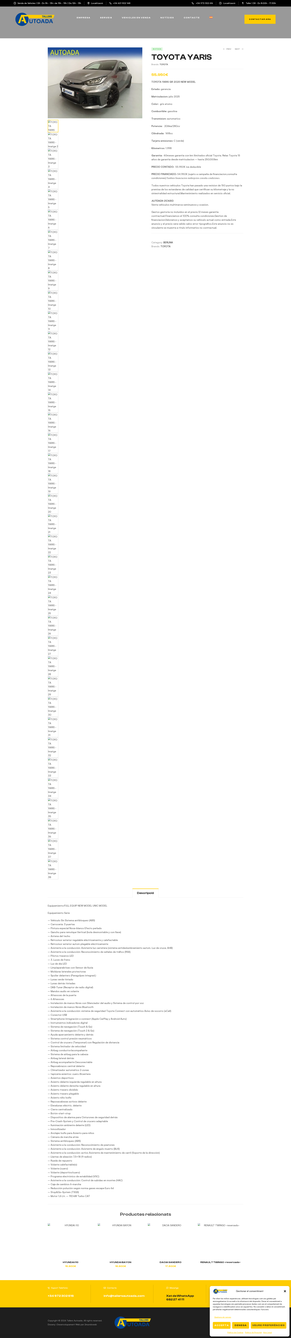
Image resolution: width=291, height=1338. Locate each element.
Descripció (145, 893)
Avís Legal (267, 1332)
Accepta (221, 1325)
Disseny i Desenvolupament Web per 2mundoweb (72, 1324)
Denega (241, 1325)
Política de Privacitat (253, 1332)
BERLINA (168, 242)
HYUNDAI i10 (70, 1262)
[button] (284, 1291)
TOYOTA (164, 64)
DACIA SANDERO (170, 1262)
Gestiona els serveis (222, 1317)
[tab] (145, 893)
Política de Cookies (235, 1332)
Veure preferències (268, 1325)
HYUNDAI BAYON (120, 1262)
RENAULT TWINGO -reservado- (220, 1262)
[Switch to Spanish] (211, 18)
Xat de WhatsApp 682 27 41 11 (180, 1297)
